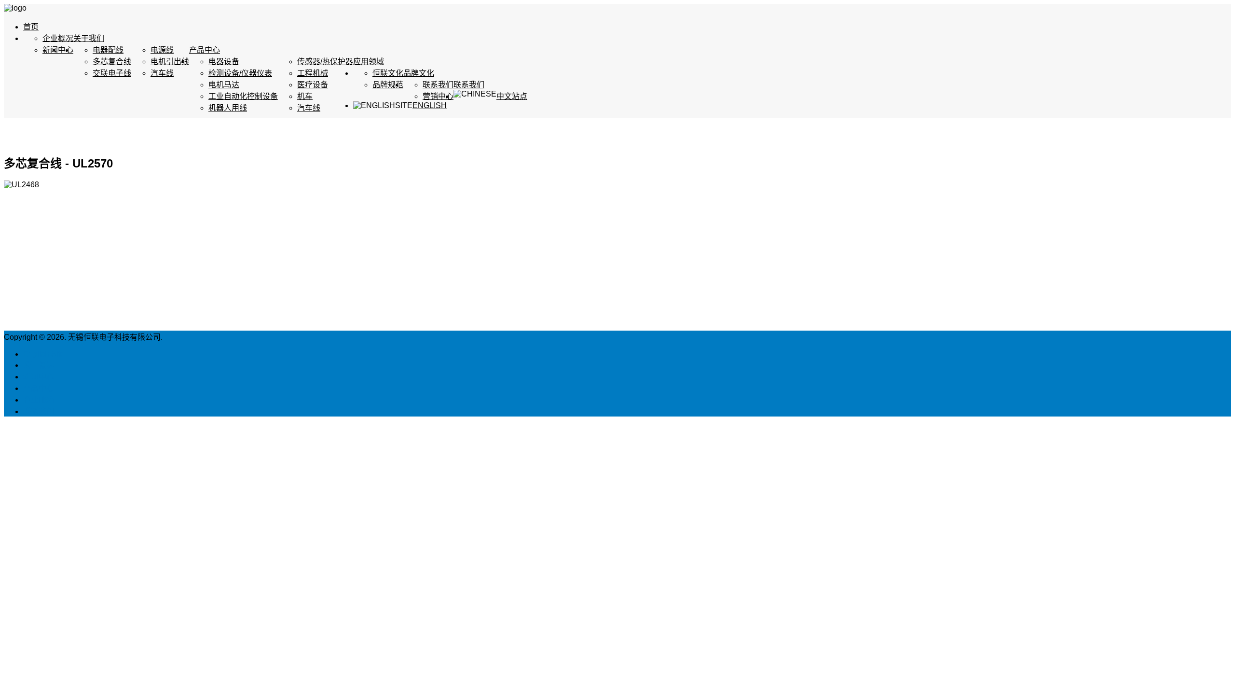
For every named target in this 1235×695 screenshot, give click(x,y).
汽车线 (162, 73)
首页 (31, 27)
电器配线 (108, 50)
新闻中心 (57, 50)
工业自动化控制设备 (243, 96)
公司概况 (38, 365)
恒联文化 (387, 73)
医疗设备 (312, 85)
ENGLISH (429, 105)
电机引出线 (170, 61)
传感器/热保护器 (325, 61)
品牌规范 (387, 85)
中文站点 (511, 96)
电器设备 (223, 61)
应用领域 (368, 61)
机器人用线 (227, 108)
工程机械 (312, 73)
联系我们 (468, 85)
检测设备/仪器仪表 (240, 73)
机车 (305, 96)
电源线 (162, 50)
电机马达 (223, 85)
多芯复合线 (112, 61)
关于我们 (88, 38)
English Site (44, 354)
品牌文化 (418, 73)
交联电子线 (112, 73)
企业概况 (57, 38)
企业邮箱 (38, 400)
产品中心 (204, 50)
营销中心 (438, 96)
